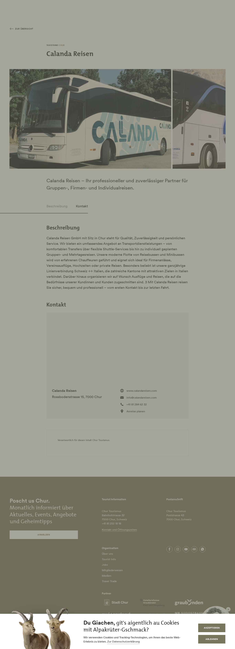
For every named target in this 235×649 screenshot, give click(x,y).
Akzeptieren (212, 627)
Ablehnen (212, 639)
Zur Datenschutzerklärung (123, 641)
